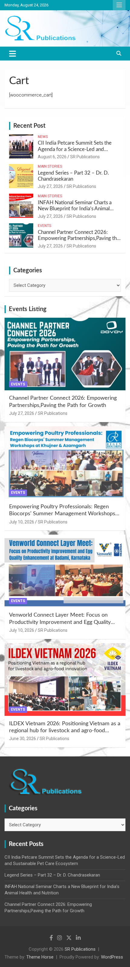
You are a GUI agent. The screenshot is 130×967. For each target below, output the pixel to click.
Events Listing (28, 309)
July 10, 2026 (21, 522)
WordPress (112, 957)
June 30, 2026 (22, 738)
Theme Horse (40, 957)
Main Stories (50, 166)
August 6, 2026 (52, 156)
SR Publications (85, 156)
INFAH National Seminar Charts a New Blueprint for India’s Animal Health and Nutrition (75, 209)
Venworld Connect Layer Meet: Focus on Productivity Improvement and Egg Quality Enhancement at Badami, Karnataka (60, 622)
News (43, 137)
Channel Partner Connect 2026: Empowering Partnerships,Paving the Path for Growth (78, 238)
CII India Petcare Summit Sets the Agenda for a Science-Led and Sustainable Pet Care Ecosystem (75, 149)
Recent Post (29, 126)
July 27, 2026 (50, 186)
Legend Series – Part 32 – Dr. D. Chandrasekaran (52, 875)
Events (44, 226)
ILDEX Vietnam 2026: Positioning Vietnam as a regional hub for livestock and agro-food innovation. (64, 731)
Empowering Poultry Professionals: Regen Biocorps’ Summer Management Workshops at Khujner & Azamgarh (62, 514)
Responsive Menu (119, 5)
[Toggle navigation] (13, 54)
